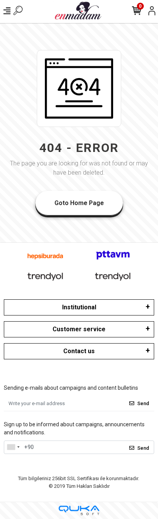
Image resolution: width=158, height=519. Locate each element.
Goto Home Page (79, 203)
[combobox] (13, 447)
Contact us (79, 351)
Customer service (79, 329)
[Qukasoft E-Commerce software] (79, 510)
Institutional (79, 307)
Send (143, 403)
